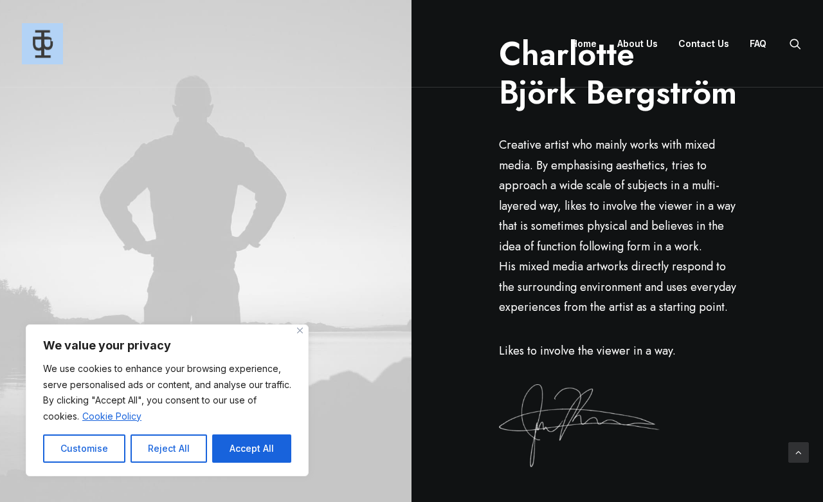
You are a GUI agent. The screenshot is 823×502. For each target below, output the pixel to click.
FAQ (758, 43)
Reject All (169, 448)
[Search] (795, 44)
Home (584, 43)
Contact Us (703, 43)
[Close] (300, 330)
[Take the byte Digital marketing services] (42, 43)
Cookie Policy (111, 416)
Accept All (252, 448)
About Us (637, 43)
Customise (84, 448)
